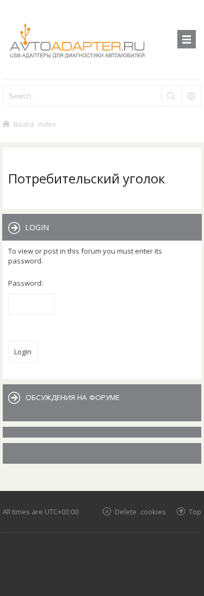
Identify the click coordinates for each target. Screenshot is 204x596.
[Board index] (102, 39)
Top (195, 511)
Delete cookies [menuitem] (140, 511)
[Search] (171, 95)
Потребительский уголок (86, 178)
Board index (35, 123)
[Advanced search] (191, 95)
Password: (25, 283)
